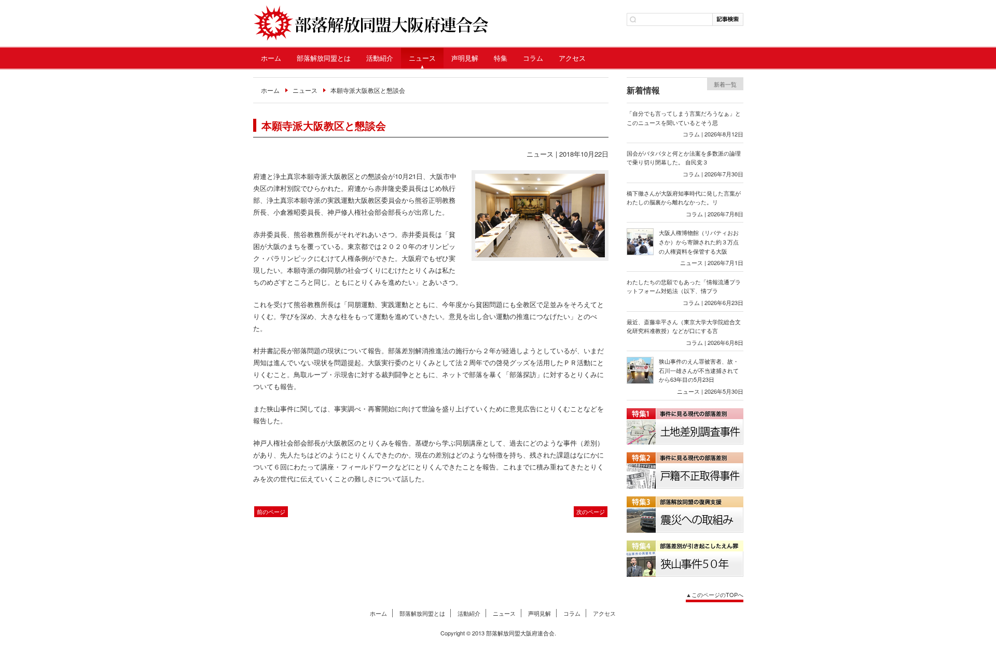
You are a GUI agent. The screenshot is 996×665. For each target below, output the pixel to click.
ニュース (422, 58)
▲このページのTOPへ (714, 594)
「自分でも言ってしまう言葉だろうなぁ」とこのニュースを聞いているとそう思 (684, 118)
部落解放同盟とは (324, 58)
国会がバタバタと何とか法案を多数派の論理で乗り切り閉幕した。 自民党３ (684, 158)
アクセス (572, 58)
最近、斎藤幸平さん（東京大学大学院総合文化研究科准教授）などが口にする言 (684, 326)
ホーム (271, 58)
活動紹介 (379, 58)
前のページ (271, 511)
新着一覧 (725, 84)
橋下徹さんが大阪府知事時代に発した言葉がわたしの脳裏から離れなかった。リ (684, 197)
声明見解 (464, 58)
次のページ (590, 511)
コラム (533, 58)
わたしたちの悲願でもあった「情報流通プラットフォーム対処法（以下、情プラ (684, 286)
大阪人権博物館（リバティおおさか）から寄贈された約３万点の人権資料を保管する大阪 (699, 241)
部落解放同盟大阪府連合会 (370, 23)
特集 (500, 58)
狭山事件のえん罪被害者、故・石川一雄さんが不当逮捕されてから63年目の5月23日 (699, 370)
